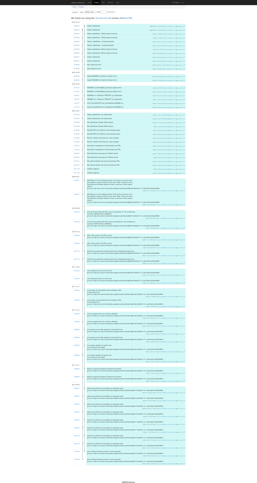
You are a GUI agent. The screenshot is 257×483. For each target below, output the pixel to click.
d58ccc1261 (153, 351)
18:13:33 (77, 451)
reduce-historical (78, 2)
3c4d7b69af (150, 318)
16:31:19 (77, 251)
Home (89, 2)
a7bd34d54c (160, 153)
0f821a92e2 (160, 134)
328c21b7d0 (150, 463)
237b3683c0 (160, 80)
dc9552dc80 (160, 57)
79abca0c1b (160, 41)
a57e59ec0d (160, 26)
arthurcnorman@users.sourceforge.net (165, 190)
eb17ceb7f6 (150, 190)
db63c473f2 (126, 18)
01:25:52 (77, 130)
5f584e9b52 (160, 146)
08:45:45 (77, 49)
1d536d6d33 (153, 228)
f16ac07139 (160, 115)
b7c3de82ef (150, 283)
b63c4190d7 (160, 95)
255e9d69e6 (160, 53)
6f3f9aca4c (160, 65)
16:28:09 (77, 369)
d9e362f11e (160, 130)
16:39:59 (77, 235)
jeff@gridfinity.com (171, 115)
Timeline (96, 2)
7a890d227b (150, 392)
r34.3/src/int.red (103, 18)
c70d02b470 (160, 34)
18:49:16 (77, 420)
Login (182, 2)
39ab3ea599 (160, 103)
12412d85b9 (150, 240)
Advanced (75, 12)
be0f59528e (154, 341)
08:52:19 (77, 26)
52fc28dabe (160, 142)
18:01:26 (77, 212)
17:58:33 (77, 290)
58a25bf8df (160, 69)
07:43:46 (77, 271)
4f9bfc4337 (160, 169)
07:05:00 (77, 65)
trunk (183, 26)
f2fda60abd (150, 456)
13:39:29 (77, 314)
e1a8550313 (160, 165)
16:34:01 (77, 95)
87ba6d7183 (153, 381)
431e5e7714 (153, 361)
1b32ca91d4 (150, 255)
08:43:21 (77, 57)
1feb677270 (160, 99)
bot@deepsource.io (170, 65)
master (180, 26)
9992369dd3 (160, 30)
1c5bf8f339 (150, 432)
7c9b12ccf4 (154, 373)
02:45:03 (77, 76)
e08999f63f (160, 126)
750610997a (150, 326)
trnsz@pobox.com (170, 26)
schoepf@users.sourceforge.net (167, 218)
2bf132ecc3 (150, 440)
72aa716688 (160, 119)
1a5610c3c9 (150, 448)
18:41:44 (77, 436)
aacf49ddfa (150, 416)
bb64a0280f (150, 424)
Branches (110, 2)
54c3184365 (150, 275)
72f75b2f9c (160, 38)
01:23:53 (77, 138)
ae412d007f (160, 49)
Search (82, 12)
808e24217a (160, 92)
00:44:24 (77, 153)
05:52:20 (77, 345)
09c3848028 (160, 150)
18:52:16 (77, 404)
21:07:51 (77, 88)
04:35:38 (77, 122)
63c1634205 (160, 76)
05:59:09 (77, 329)
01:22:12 (77, 146)
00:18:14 (77, 161)
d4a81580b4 (160, 45)
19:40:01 (77, 180)
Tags (117, 2)
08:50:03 (77, 34)
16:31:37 (77, 103)
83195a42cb (160, 107)
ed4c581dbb (160, 61)
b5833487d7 (153, 218)
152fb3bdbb (154, 296)
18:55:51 (77, 388)
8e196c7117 (150, 408)
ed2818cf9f (150, 247)
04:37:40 (77, 114)
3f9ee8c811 (160, 173)
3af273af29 (160, 157)
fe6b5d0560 (154, 306)
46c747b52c (160, 122)
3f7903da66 (150, 400)
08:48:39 (77, 41)
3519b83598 (150, 204)
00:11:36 (77, 169)
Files (103, 2)
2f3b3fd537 (160, 88)
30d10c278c (160, 138)
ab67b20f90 (154, 334)
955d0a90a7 (160, 161)
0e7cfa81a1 (150, 263)
